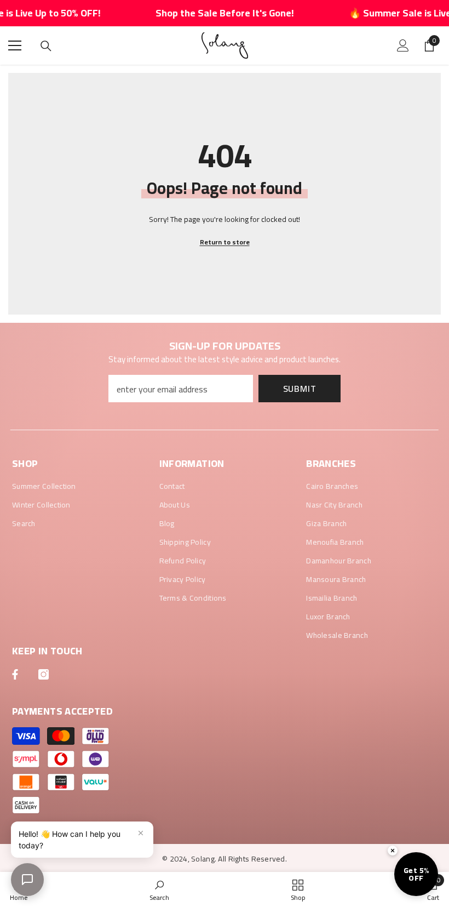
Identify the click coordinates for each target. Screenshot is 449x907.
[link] (159, 889)
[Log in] (403, 45)
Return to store (225, 242)
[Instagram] (43, 674)
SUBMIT (299, 388)
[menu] (14, 45)
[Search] (46, 46)
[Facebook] (15, 674)
